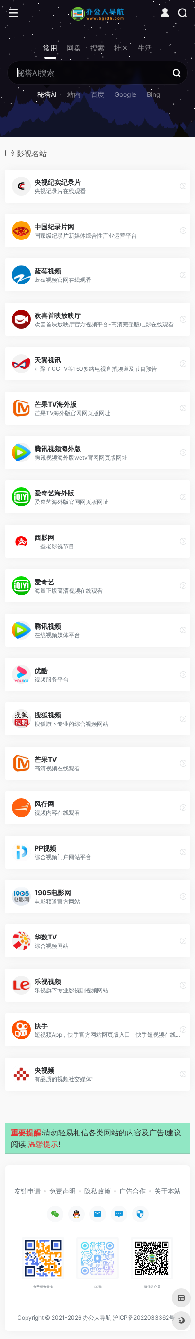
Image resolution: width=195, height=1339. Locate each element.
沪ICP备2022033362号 (144, 1317)
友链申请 (27, 1191)
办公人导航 (97, 1317)
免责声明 (62, 1191)
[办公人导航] (97, 13)
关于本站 (167, 1191)
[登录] (165, 13)
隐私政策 (97, 1191)
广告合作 (132, 1191)
